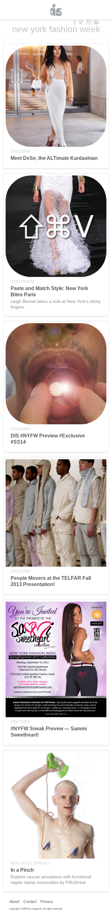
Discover (20, 151)
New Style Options (30, 863)
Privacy (46, 902)
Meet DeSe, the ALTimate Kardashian (54, 158)
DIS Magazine (56, 10)
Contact (29, 902)
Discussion (22, 281)
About (14, 902)
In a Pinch (22, 870)
